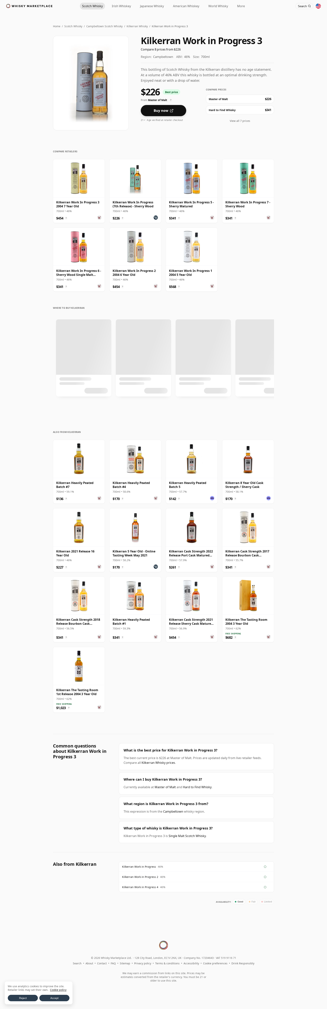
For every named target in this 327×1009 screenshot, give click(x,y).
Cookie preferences (215, 963)
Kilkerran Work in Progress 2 (140, 877)
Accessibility (191, 963)
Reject (23, 998)
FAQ (113, 963)
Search (77, 963)
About (89, 963)
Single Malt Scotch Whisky (187, 836)
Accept (54, 998)
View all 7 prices (240, 121)
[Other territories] (318, 6)
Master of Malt (165, 787)
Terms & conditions (167, 963)
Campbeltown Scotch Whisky (104, 26)
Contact (102, 963)
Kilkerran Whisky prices (158, 763)
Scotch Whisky (73, 26)
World (218, 6)
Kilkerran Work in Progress (139, 866)
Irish (121, 6)
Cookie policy (58, 990)
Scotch (92, 6)
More (241, 6)
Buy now (161, 110)
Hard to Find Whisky (197, 787)
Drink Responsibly (242, 963)
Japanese (152, 6)
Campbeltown (173, 811)
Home (56, 26)
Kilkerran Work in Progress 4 (140, 887)
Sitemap (125, 963)
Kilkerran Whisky (137, 26)
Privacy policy (142, 963)
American (186, 6)
